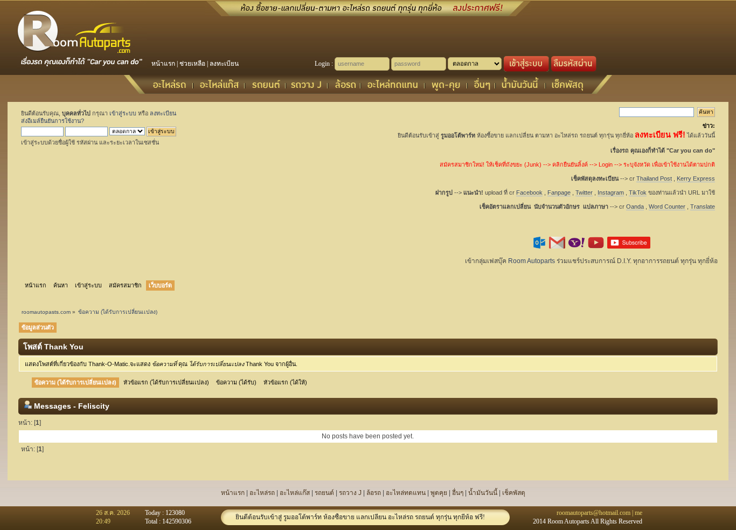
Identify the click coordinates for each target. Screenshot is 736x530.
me (638, 513)
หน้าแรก (163, 63)
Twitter (584, 192)
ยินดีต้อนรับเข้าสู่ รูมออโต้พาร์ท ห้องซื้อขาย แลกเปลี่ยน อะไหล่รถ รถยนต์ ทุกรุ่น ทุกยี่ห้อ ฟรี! (360, 517)
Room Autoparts (531, 261)
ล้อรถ (373, 493)
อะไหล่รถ (262, 493)
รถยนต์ (324, 493)
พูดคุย (439, 493)
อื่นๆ (457, 493)
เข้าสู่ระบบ (122, 113)
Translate (702, 206)
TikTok (638, 192)
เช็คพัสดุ (513, 493)
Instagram (611, 192)
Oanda (635, 206)
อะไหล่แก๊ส (295, 493)
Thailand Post (654, 178)
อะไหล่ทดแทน (406, 493)
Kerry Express (696, 178)
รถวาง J (350, 493)
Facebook (529, 192)
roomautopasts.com (46, 312)
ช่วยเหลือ (192, 63)
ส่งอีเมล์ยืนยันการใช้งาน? (52, 121)
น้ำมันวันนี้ (482, 493)
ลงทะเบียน (224, 63)
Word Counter (667, 206)
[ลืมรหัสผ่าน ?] (573, 69)
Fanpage (559, 192)
